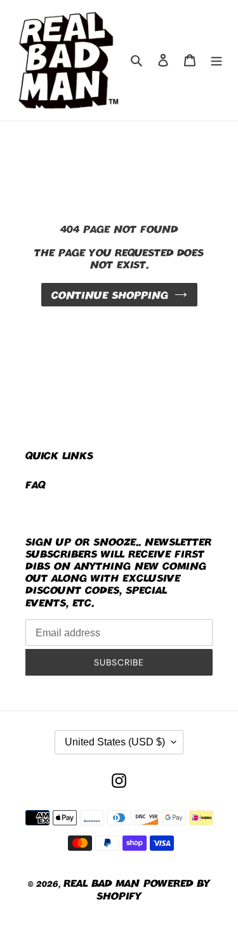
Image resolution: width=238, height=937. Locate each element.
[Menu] (216, 60)
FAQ (35, 484)
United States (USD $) (115, 742)
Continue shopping (109, 295)
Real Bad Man (101, 883)
